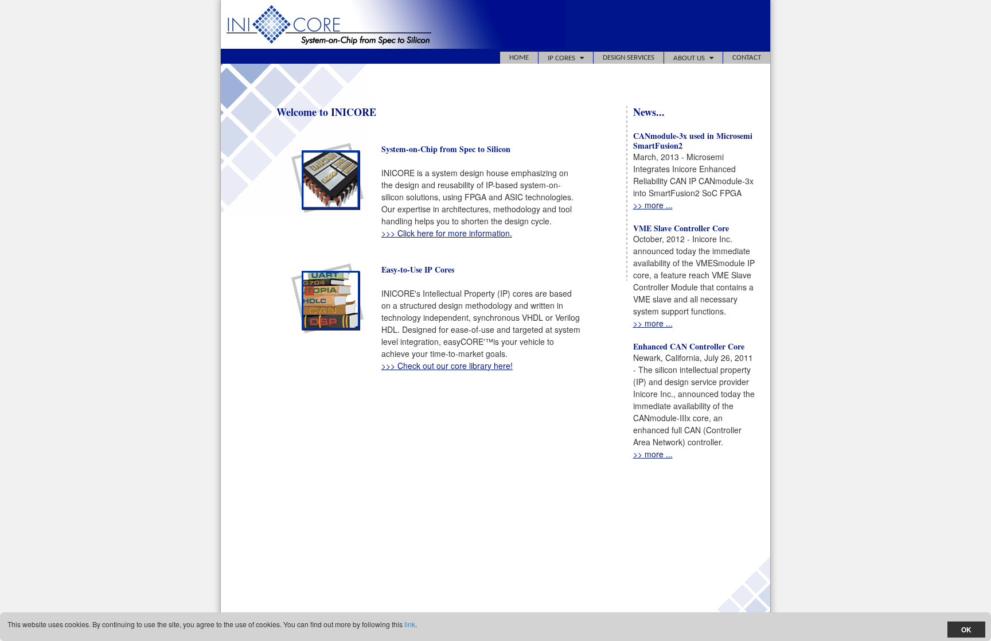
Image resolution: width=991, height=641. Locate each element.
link (409, 624)
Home (519, 57)
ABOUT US (689, 58)
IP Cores (561, 58)
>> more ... (653, 205)
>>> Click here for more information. (446, 233)
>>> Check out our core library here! (447, 365)
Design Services (628, 57)
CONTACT (746, 57)
